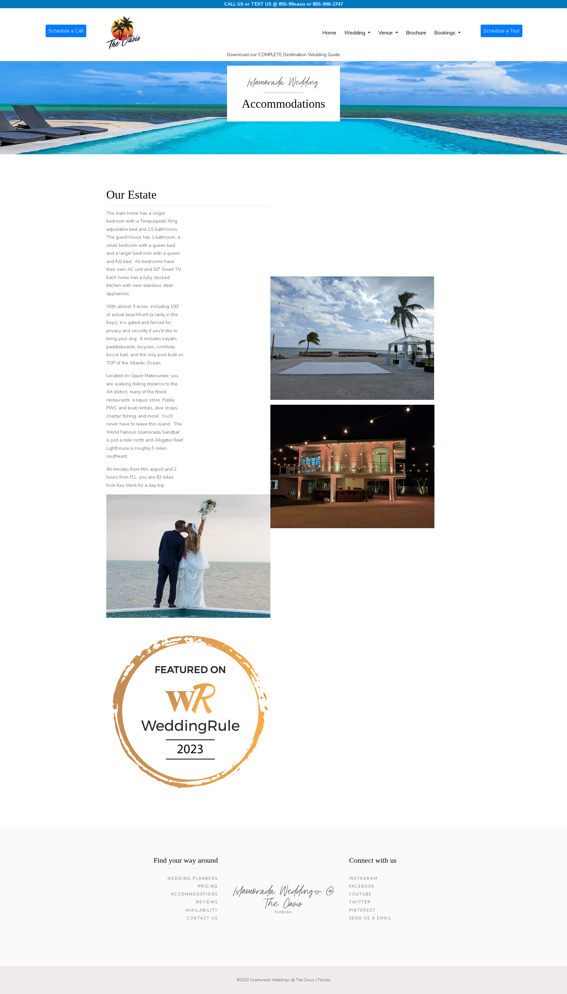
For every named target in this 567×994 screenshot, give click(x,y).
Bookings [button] (445, 32)
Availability (202, 910)
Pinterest (362, 910)
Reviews (207, 902)
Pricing (208, 886)
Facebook (362, 886)
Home (329, 32)
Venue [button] (386, 32)
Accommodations (194, 894)
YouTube (360, 894)
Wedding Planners (192, 878)
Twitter (360, 902)
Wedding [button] (355, 32)
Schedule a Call (66, 30)
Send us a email (370, 918)
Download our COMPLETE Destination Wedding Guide (283, 55)
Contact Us (202, 918)
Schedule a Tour (501, 30)
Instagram (363, 878)
